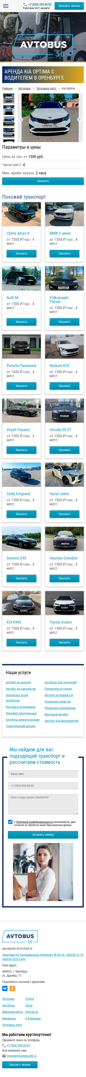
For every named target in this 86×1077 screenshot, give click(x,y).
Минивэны (9, 1018)
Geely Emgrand (18, 494)
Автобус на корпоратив (21, 689)
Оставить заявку (43, 834)
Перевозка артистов (58, 701)
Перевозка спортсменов (60, 708)
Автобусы (8, 1005)
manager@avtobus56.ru (21, 1056)
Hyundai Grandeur (64, 558)
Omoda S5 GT (60, 430)
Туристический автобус (21, 726)
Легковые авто (12, 1025)
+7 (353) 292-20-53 (39, 4)
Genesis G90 (16, 558)
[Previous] (21, 119)
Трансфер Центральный (21, 713)
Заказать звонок (69, 6)
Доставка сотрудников (20, 707)
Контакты (31, 1012)
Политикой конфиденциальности (34, 822)
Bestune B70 (59, 366)
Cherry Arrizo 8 (18, 233)
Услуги (29, 999)
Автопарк (8, 999)
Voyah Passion (18, 430)
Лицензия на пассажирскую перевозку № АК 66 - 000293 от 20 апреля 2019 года (42, 957)
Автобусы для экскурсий (61, 682)
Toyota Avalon (61, 622)
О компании (33, 1018)
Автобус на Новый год (59, 695)
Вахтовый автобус (56, 714)
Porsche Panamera (21, 366)
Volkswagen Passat (59, 300)
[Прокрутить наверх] (14, 1067)
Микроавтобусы (12, 1012)
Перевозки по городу (58, 689)
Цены (29, 1005)
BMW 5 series (60, 233)
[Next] (79, 119)
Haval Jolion (59, 494)
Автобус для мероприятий (61, 721)
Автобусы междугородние (23, 719)
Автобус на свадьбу (18, 682)
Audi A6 (13, 298)
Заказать (43, 181)
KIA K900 (14, 622)
